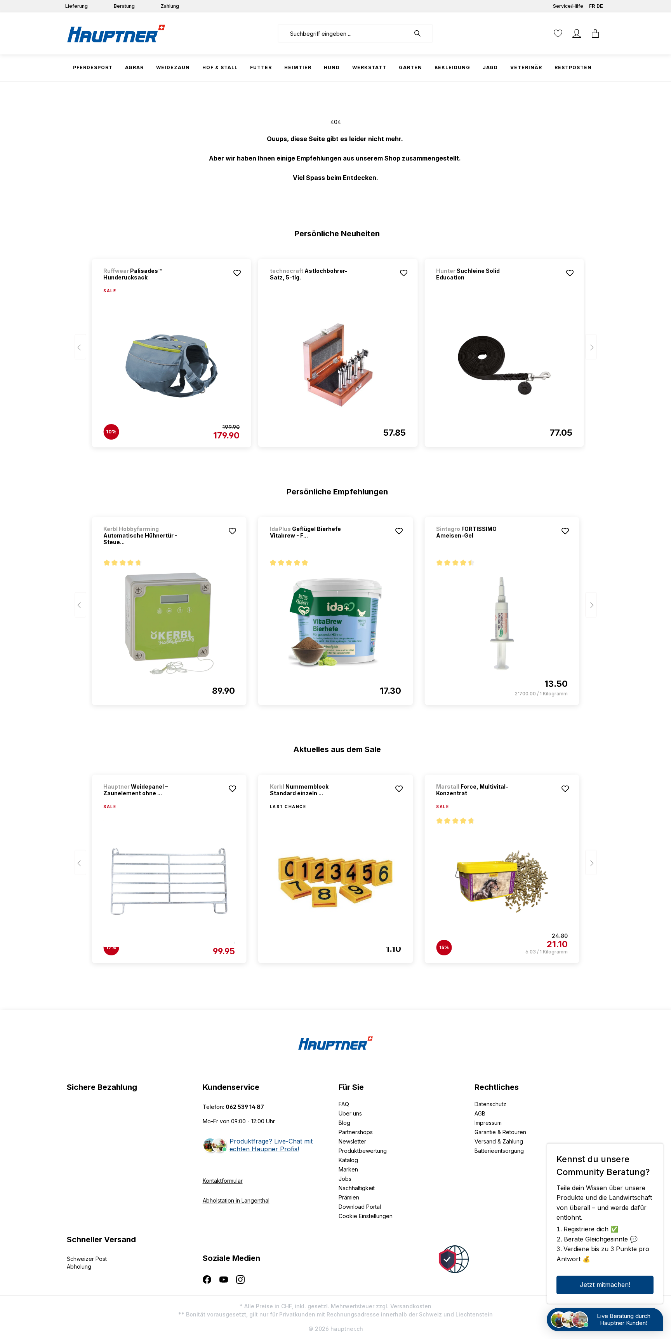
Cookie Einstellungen (366, 1216)
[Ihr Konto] (576, 33)
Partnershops (356, 1132)
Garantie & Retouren (500, 1132)
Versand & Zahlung (499, 1141)
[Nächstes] (591, 347)
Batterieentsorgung (499, 1150)
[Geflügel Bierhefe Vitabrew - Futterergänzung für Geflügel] (335, 623)
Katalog (348, 1160)
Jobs (345, 1178)
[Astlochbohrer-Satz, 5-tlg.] (338, 365)
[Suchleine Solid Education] (504, 365)
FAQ (344, 1104)
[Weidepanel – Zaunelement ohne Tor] (169, 881)
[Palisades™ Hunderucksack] (171, 365)
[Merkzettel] (558, 33)
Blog (344, 1122)
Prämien (349, 1197)
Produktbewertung (363, 1150)
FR (592, 6)
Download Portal (360, 1206)
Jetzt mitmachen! (605, 1284)
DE (599, 6)
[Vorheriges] (80, 347)
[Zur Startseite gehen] (116, 33)
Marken (348, 1169)
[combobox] (344, 33)
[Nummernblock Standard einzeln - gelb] (335, 881)
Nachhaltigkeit (357, 1188)
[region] (336, 349)
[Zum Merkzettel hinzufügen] (237, 273)
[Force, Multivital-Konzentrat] (501, 881)
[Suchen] (421, 33)
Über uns (350, 1113)
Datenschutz (490, 1104)
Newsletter (352, 1141)
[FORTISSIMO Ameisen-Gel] (501, 623)
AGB (480, 1113)
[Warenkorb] (595, 33)
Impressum (488, 1122)
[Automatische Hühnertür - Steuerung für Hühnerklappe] (169, 623)
